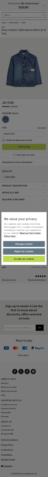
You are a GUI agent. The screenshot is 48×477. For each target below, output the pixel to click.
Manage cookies (24, 244)
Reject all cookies (24, 251)
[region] (24, 238)
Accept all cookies (24, 258)
